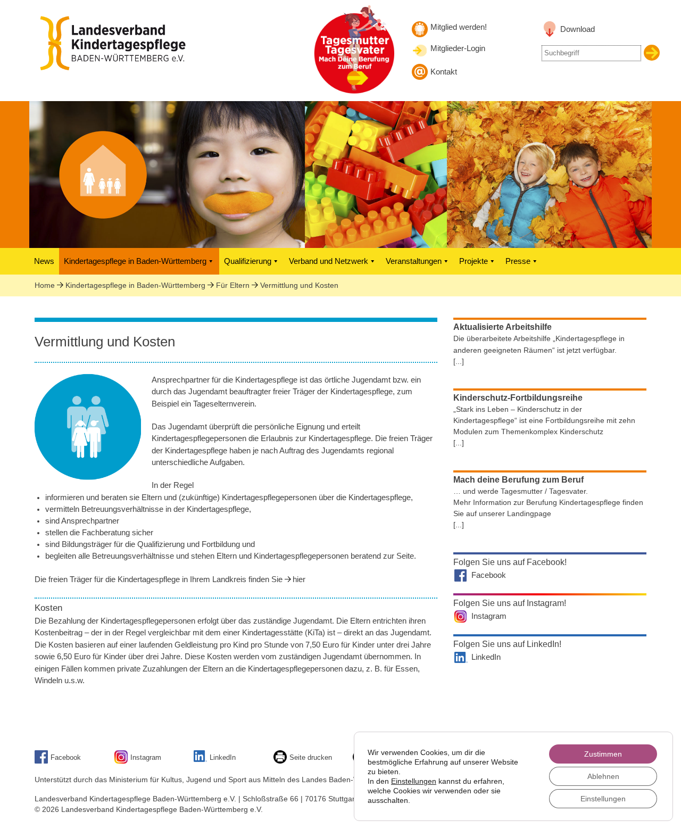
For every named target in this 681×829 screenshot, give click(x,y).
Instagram (488, 616)
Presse (517, 261)
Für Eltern (233, 285)
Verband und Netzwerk (328, 261)
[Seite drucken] (281, 761)
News (44, 261)
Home (45, 285)
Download (577, 29)
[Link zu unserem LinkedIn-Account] (202, 760)
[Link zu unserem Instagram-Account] (122, 761)
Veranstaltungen (414, 261)
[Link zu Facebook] (43, 761)
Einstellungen (413, 781)
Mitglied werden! (458, 27)
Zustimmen (603, 754)
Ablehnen (603, 776)
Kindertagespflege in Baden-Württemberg (135, 261)
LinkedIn (486, 657)
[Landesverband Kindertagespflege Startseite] (120, 67)
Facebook (488, 575)
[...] (458, 361)
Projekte (473, 261)
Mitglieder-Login (457, 48)
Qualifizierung (247, 261)
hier (299, 579)
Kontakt (443, 72)
